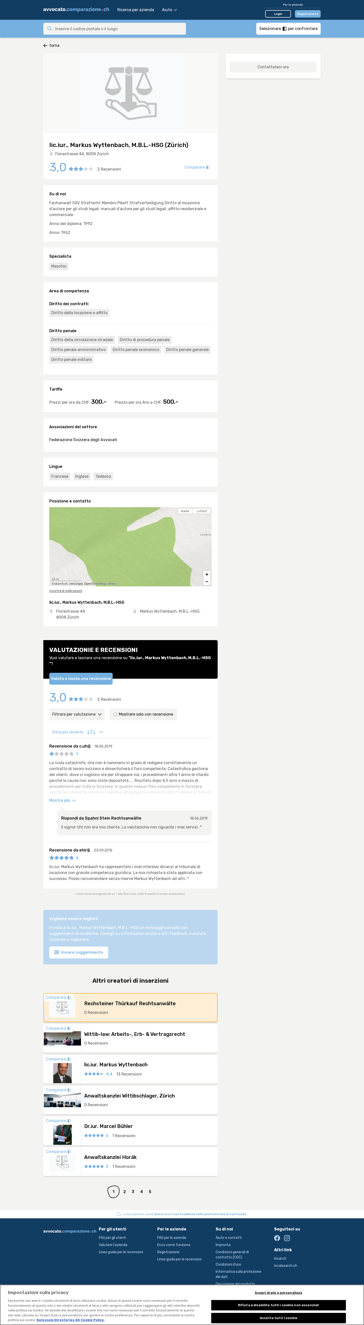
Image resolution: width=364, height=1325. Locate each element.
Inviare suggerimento (81, 952)
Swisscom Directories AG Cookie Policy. (70, 1320)
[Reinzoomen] (206, 574)
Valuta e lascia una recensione (81, 678)
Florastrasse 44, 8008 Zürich (82, 153)
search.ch (61, 583)
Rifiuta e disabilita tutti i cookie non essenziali (278, 1305)
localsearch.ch (285, 1266)
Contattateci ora (273, 67)
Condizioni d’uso (228, 1264)
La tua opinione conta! (185, 1214)
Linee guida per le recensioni (121, 1252)
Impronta (223, 1245)
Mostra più (60, 800)
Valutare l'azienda (113, 1245)
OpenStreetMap (95, 583)
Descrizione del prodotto (235, 1284)
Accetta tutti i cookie (278, 1318)
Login (278, 14)
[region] (130, 546)
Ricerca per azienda (135, 9)
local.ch (280, 1258)
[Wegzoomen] (206, 581)
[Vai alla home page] (77, 9)
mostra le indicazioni (65, 591)
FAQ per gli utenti (112, 1238)
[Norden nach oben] (206, 519)
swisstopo (76, 583)
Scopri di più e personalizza (278, 1293)
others (112, 583)
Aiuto (167, 9)
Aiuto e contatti (229, 1238)
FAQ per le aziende (171, 1238)
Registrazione (307, 14)
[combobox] (119, 29)
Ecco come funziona (173, 1245)
